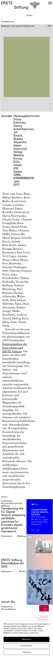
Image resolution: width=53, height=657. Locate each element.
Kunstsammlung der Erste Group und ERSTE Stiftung (14, 347)
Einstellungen (26, 646)
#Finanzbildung (8, 609)
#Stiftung (5, 506)
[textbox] (39, 15)
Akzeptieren (26, 639)
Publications (6, 501)
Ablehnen (26, 652)
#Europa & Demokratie (11, 503)
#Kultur (22, 572)
